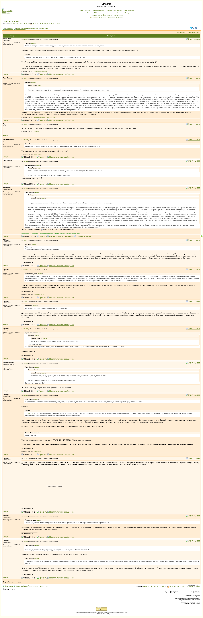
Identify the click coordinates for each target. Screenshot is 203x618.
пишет (33, 43)
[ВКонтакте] (195, 28)
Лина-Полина (43, 71)
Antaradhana (37, 451)
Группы (109, 10)
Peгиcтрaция (129, 10)
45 (43, 23)
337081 (25, 139)
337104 (25, 458)
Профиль (90, 13)
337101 (25, 363)
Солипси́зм (29, 413)
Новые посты (97, 15)
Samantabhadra (38, 117)
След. (58, 23)
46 (45, 23)
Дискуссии (44, 28)
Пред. (10, 23)
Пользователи (99, 10)
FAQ (82, 10)
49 (51, 23)
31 (24, 23)
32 (26, 23)
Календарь (118, 10)
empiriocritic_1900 (39, 294)
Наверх (5, 74)
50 (53, 23)
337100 (25, 328)
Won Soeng (46, 117)
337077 (25, 78)
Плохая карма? (12, 21)
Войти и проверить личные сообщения (109, 13)
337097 (25, 240)
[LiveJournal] (193, 28)
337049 (25, 39)
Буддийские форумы (30, 28)
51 (55, 23)
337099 (25, 301)
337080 (25, 124)
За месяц (120, 17)
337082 (25, 161)
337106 (25, 541)
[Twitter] (190, 28)
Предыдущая (180, 32)
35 (33, 23)
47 (47, 23)
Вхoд (127, 13)
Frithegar (36, 71)
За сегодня (108, 15)
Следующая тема (193, 32)
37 (37, 23)
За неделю (119, 15)
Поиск (89, 10)
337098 (25, 269)
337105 (25, 516)
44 (40, 23)
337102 (25, 395)
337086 (25, 188)
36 (35, 23)
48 (49, 23)
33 (29, 23)
